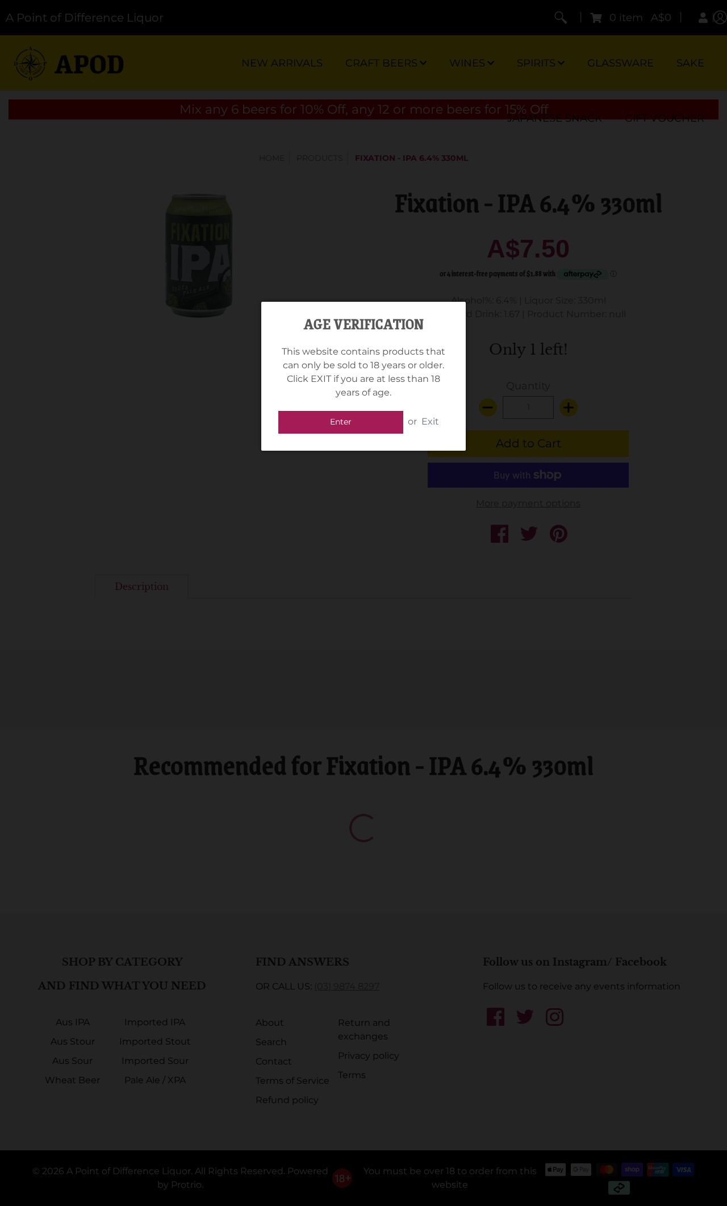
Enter (341, 422)
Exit (430, 421)
